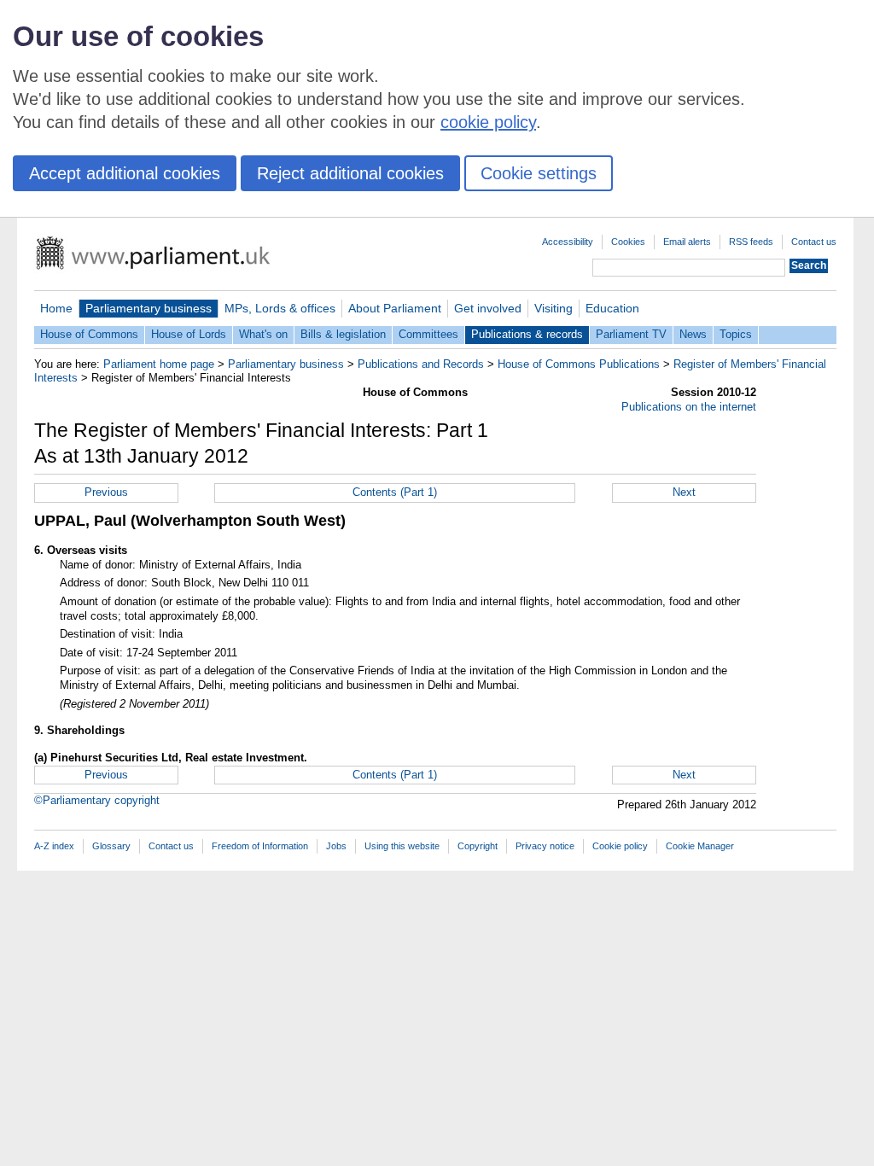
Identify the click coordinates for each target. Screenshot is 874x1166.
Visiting (553, 308)
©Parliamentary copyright (97, 800)
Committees (428, 334)
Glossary (111, 846)
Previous (106, 492)
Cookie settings (539, 173)
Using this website (402, 846)
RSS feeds (751, 241)
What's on (263, 334)
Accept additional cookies (124, 173)
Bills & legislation (343, 334)
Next (684, 492)
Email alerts (687, 241)
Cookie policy (620, 846)
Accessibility (567, 241)
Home (56, 308)
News (693, 334)
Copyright (477, 846)
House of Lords (188, 334)
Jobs (336, 846)
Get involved (487, 308)
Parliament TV (631, 334)
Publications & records (527, 334)
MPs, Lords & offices (279, 308)
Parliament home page (158, 364)
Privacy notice (545, 846)
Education (612, 308)
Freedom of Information (260, 846)
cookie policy (488, 122)
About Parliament (394, 308)
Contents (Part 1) (395, 492)
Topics (736, 334)
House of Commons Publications (579, 364)
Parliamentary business (148, 308)
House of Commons (89, 334)
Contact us (813, 241)
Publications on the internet (688, 406)
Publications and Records (421, 364)
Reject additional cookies (350, 173)
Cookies (628, 241)
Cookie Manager (700, 846)
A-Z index (54, 846)
